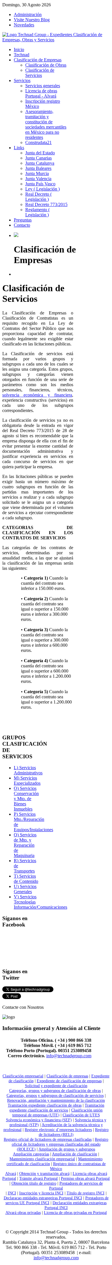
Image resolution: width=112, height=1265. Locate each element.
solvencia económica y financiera (37, 394)
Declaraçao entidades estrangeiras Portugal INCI (43, 1198)
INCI (12, 1193)
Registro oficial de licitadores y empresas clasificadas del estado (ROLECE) (60, 1144)
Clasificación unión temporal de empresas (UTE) (57, 1112)
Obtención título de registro (33, 1183)
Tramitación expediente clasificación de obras (45, 1105)
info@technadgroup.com (68, 1055)
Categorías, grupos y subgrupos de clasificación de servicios (55, 1095)
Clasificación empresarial (23, 1076)
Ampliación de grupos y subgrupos (66, 1149)
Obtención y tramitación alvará (44, 1173)
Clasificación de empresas (67, 1076)
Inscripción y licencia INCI (41, 1193)
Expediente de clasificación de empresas (69, 1081)
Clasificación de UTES (81, 1115)
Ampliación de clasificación (74, 1154)
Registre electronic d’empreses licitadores (58, 1129)
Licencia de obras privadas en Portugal (75, 1212)
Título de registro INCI (86, 1193)
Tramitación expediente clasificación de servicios (56, 1107)
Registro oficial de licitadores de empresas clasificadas (48, 1139)
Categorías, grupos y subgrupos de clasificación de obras (55, 1090)
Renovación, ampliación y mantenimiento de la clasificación (56, 1100)
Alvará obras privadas (23, 1212)
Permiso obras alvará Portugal (85, 1178)
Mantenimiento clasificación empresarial (42, 1159)
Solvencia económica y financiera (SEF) (39, 1120)
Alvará (10, 1173)
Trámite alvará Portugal (38, 1178)
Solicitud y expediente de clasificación (56, 1085)
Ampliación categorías (31, 1154)
